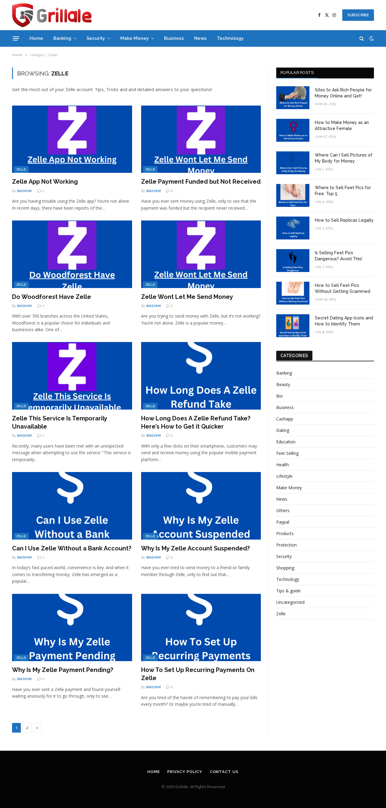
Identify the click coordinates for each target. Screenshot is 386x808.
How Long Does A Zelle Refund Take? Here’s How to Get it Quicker (195, 422)
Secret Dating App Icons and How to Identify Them (344, 320)
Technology (230, 38)
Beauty (283, 384)
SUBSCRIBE (358, 15)
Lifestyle (284, 476)
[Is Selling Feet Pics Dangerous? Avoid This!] (292, 260)
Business (174, 38)
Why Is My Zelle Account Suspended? (195, 548)
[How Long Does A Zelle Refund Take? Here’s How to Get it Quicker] (201, 376)
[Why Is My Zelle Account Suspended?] (201, 506)
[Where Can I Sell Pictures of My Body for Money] (292, 162)
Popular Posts (297, 72)
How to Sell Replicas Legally (344, 220)
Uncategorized (290, 602)
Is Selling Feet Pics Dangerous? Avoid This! (338, 255)
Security (96, 38)
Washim (24, 191)
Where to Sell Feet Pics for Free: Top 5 (343, 190)
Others (283, 510)
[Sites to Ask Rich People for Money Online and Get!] (292, 97)
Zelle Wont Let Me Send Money (187, 296)
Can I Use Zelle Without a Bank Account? (71, 548)
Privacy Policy (184, 771)
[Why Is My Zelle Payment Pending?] (72, 627)
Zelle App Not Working (45, 181)
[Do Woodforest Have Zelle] (72, 254)
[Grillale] (51, 15)
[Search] (361, 38)
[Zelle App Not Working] (72, 139)
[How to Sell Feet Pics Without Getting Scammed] (292, 293)
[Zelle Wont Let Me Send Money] (201, 254)
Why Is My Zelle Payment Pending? (62, 669)
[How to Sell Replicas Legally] (292, 228)
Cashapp (284, 419)
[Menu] (16, 38)
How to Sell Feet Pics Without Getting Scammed (342, 288)
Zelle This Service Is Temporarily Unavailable (59, 422)
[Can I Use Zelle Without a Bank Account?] (72, 506)
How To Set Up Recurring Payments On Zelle (198, 674)
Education (286, 442)
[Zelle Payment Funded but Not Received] (201, 139)
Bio (279, 396)
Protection (286, 545)
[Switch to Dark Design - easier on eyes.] (371, 38)
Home (36, 38)
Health (282, 464)
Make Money (134, 38)
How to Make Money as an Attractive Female (342, 125)
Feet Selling (287, 453)
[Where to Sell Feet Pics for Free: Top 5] (292, 195)
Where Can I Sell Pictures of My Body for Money (343, 158)
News (200, 38)
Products (285, 533)
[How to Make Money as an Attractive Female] (292, 130)
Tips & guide (288, 591)
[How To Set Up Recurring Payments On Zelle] (201, 627)
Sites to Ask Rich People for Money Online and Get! (343, 92)
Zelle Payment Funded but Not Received (201, 181)
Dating (282, 430)
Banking (62, 38)
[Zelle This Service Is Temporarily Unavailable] (72, 376)
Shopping (285, 568)
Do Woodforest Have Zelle (51, 296)
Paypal (282, 522)
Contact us (224, 771)
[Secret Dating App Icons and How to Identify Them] (292, 325)
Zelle (21, 169)
